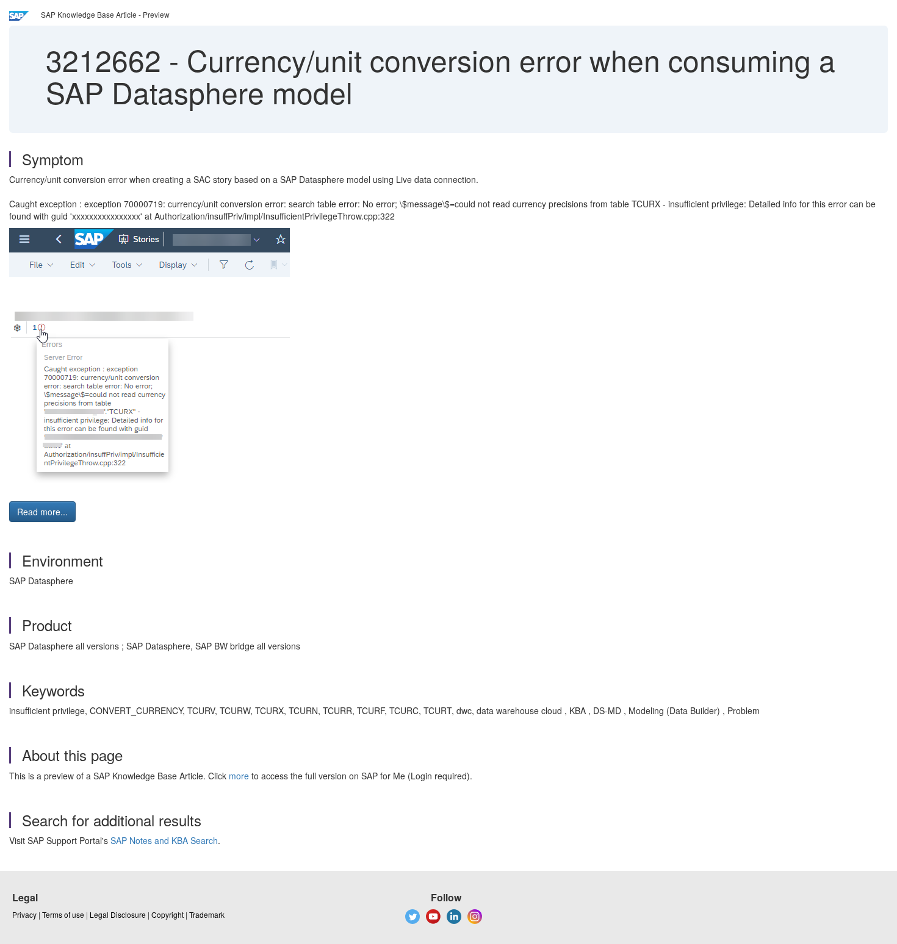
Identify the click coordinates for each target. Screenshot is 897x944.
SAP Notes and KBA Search (164, 840)
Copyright (167, 914)
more (239, 776)
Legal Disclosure (118, 914)
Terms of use (63, 914)
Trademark (207, 914)
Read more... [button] (42, 512)
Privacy (24, 914)
